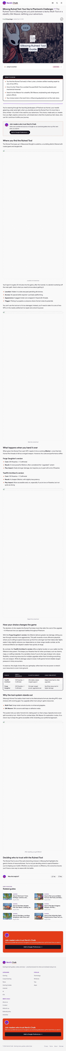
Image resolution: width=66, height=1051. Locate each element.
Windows (36, 979)
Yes (54, 876)
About (55, 1046)
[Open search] (57, 3)
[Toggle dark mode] (61, 3)
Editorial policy (7, 1011)
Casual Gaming (7, 979)
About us (5, 1002)
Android (5, 988)
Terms (51, 1046)
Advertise (5, 1014)
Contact (5, 1005)
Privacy (46, 1046)
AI (3, 991)
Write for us (6, 1008)
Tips (35, 982)
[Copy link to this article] (61, 19)
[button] (33, 214)
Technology (37, 975)
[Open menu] (52, 3)
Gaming (5, 975)
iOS (4, 994)
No (61, 876)
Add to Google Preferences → (20, 132)
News (4, 982)
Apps (35, 985)
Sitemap (61, 1046)
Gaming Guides (7, 985)
